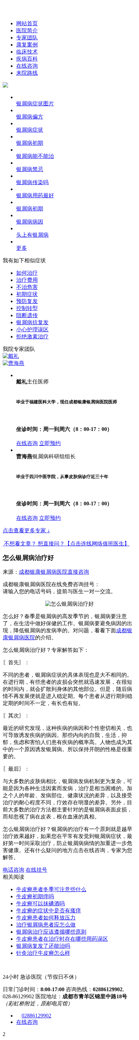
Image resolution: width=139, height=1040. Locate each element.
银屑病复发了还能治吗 (43, 946)
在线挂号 (36, 870)
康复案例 (27, 44)
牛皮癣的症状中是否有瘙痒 (48, 910)
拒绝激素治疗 (32, 336)
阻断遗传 (27, 315)
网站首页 (27, 23)
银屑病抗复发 (32, 322)
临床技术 (27, 52)
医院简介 (27, 30)
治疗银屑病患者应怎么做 (46, 925)
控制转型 (27, 308)
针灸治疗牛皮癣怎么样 (43, 953)
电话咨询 (13, 870)
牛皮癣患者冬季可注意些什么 (51, 889)
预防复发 (27, 301)
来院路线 (27, 73)
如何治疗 (27, 273)
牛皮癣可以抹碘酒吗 (40, 903)
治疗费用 (27, 280)
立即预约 (50, 443)
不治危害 (27, 287)
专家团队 (27, 37)
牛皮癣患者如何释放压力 (46, 917)
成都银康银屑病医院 (43, 572)
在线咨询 (27, 66)
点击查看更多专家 (26, 530)
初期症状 (27, 294)
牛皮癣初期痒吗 (35, 896)
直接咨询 (78, 572)
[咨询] (69, 604)
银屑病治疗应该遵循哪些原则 (51, 932)
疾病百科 (27, 59)
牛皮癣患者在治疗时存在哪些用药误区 (62, 939)
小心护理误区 (32, 329)
